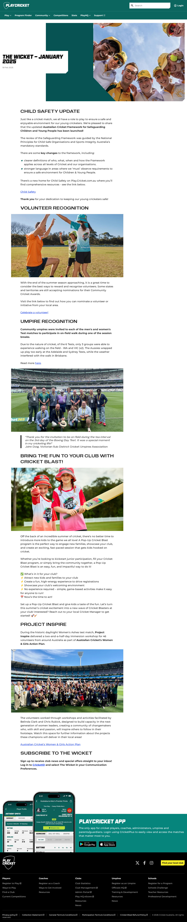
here (38, 363)
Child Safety (28, 191)
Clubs (78, 878)
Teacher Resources (158, 892)
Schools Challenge (158, 887)
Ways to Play (9, 887)
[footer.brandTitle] (9, 869)
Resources (44, 892)
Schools (152, 878)
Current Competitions (14, 896)
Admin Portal (83, 892)
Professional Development (162, 896)
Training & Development (125, 892)
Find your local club (172, 863)
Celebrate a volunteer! (34, 312)
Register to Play (11, 883)
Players (6, 878)
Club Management (86, 887)
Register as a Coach (49, 883)
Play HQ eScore (84, 896)
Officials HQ (119, 887)
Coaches (43, 878)
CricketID (39, 764)
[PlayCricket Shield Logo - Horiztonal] (16, 5)
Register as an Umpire (124, 883)
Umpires (116, 878)
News (78, 905)
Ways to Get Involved (50, 887)
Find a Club (8, 892)
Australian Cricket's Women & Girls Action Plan (50, 744)
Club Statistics (82, 883)
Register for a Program (160, 883)
